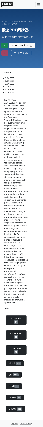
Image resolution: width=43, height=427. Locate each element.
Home (4, 21)
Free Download (21, 45)
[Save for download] (4, 45)
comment (16, 350)
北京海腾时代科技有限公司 (21, 21)
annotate (16, 320)
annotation (16, 335)
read (13, 386)
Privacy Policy (26, 423)
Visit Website (21, 53)
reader (14, 397)
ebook (14, 363)
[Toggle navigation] (38, 4)
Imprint (14, 423)
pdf (13, 374)
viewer (15, 408)
